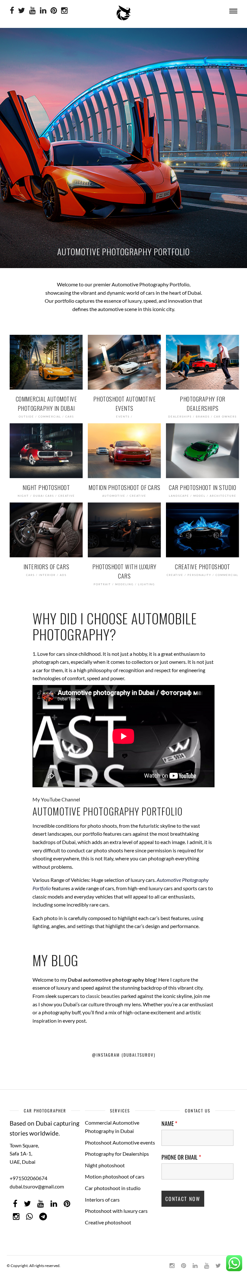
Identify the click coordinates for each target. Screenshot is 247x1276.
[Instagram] (64, 11)
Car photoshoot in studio (113, 1188)
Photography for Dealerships (117, 1154)
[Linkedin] (43, 11)
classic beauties (103, 996)
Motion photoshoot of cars (114, 1176)
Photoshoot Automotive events (120, 1142)
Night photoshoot (105, 1165)
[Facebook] (15, 1204)
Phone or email (181, 1157)
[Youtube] (32, 11)
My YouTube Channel (56, 799)
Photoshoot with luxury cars (116, 1211)
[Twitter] (27, 1204)
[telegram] (43, 1217)
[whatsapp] (29, 1217)
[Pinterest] (53, 11)
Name (169, 1123)
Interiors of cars (102, 1199)
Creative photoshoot (108, 1222)
